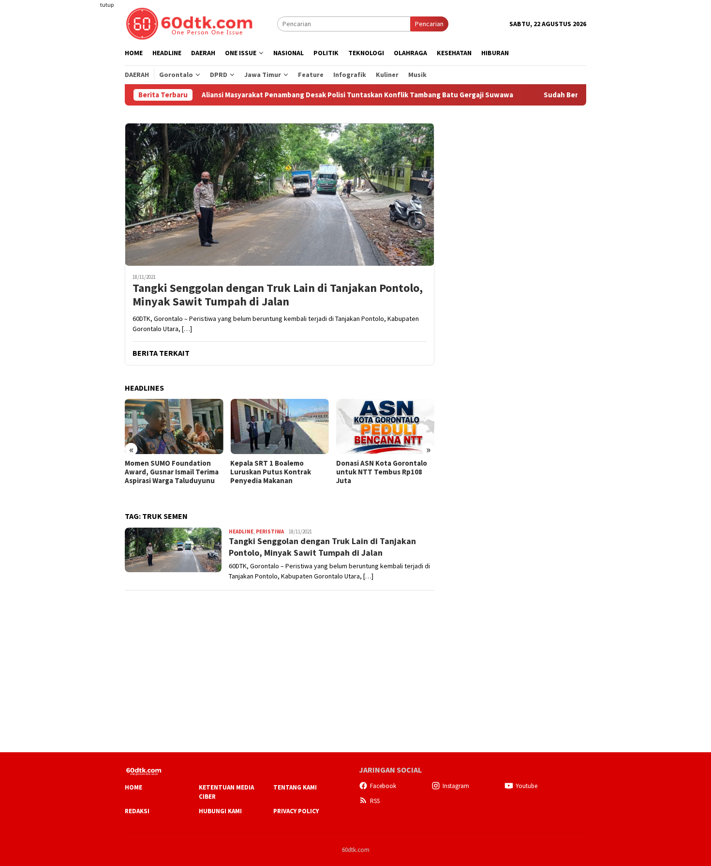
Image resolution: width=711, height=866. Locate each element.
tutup (107, 4)
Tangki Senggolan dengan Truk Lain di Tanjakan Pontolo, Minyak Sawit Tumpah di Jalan (278, 295)
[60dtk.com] (189, 22)
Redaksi (137, 811)
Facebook (383, 786)
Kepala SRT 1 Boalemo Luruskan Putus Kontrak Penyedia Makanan (270, 472)
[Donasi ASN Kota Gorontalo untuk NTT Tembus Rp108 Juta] (385, 426)
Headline (241, 531)
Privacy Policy (296, 811)
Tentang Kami (295, 787)
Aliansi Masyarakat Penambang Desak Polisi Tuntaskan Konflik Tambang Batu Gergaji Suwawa (325, 95)
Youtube (526, 786)
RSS (375, 801)
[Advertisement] (87, 176)
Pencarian (429, 23)
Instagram (456, 786)
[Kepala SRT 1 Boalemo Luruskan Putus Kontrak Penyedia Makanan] (279, 426)
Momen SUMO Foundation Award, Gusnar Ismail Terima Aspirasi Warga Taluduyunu (172, 472)
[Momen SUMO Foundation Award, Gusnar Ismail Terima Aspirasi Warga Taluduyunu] (174, 426)
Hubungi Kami (220, 811)
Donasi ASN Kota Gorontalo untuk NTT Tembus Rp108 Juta (381, 472)
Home (133, 787)
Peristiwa (270, 531)
